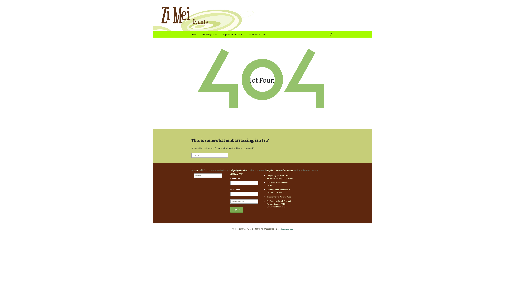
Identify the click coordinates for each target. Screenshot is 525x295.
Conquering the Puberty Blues (279, 197)
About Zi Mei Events (257, 34)
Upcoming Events (209, 34)
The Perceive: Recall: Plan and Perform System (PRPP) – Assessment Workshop (279, 204)
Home (193, 34)
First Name (235, 178)
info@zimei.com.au (285, 229)
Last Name (235, 189)
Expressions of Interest (233, 34)
